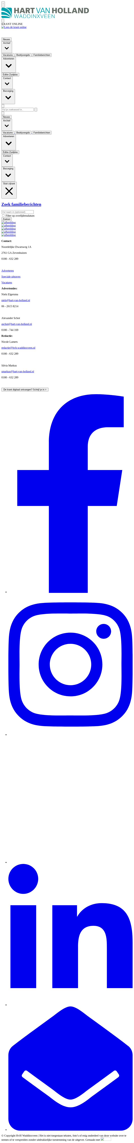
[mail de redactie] (70, 1129)
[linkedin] (70, 1004)
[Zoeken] (35, 109)
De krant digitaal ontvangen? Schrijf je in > (25, 389)
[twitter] (70, 862)
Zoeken (6, 219)
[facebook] (70, 591)
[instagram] (70, 734)
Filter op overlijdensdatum (20, 215)
